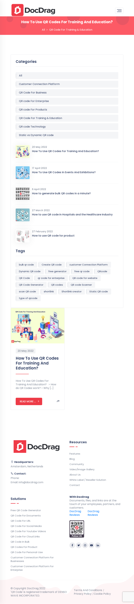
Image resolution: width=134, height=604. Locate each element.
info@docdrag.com (31, 482)
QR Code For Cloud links (25, 536)
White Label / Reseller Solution (87, 480)
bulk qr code (26, 264)
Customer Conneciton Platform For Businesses (32, 559)
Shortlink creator (72, 291)
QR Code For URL (21, 520)
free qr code (82, 271)
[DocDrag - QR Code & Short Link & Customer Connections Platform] (33, 10)
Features (74, 453)
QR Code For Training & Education (40, 118)
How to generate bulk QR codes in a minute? (61, 193)
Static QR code (98, 291)
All (43, 30)
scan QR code (27, 291)
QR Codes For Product (24, 547)
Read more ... (28, 401)
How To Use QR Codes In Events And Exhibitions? (64, 172)
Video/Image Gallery (81, 469)
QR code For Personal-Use (27, 552)
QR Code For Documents (26, 515)
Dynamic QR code (30, 271)
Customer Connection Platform (39, 84)
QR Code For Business (33, 92)
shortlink (49, 291)
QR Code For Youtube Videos (28, 531)
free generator (57, 271)
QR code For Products (33, 109)
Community (76, 464)
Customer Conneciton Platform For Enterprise (32, 568)
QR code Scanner (81, 284)
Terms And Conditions (88, 590)
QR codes (57, 284)
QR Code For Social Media (26, 526)
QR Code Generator (31, 284)
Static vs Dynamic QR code (36, 135)
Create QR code (52, 264)
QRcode (102, 271)
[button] (58, 401)
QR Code (24, 278)
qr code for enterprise (51, 278)
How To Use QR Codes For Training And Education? (65, 151)
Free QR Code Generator (26, 510)
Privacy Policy (83, 594)
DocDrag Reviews (75, 513)
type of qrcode (28, 298)
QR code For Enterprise (34, 101)
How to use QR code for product (53, 236)
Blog (72, 459)
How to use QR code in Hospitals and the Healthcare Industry (72, 214)
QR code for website (84, 278)
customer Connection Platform (88, 264)
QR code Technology (32, 126)
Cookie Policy (102, 594)
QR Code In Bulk (20, 541)
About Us (75, 474)
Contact (74, 485)
